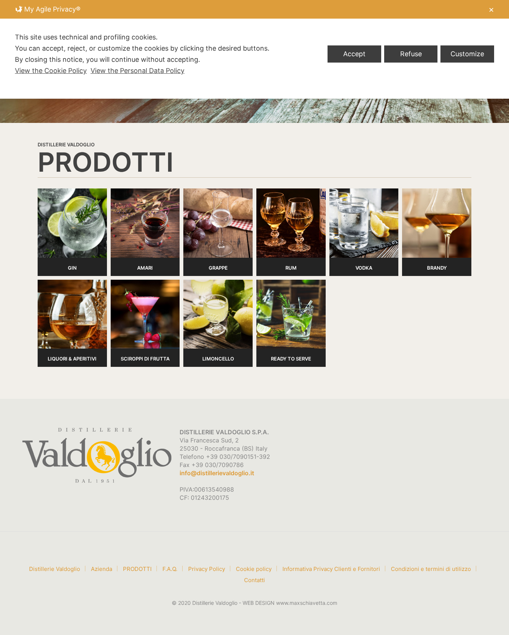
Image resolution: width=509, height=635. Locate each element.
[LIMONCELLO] (218, 314)
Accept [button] (354, 54)
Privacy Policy (206, 568)
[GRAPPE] (218, 223)
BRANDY (437, 268)
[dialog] (254, 49)
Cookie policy (254, 568)
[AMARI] (145, 223)
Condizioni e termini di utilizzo (431, 568)
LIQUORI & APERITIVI (72, 359)
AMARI (145, 268)
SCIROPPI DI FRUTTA (145, 359)
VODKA (363, 268)
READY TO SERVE (291, 359)
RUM (291, 268)
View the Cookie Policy (51, 70)
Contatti (254, 580)
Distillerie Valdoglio (54, 568)
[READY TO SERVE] (291, 314)
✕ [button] (491, 10)
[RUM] (291, 223)
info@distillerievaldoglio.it (217, 473)
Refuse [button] (411, 54)
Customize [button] (467, 54)
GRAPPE (218, 268)
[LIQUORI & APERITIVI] (72, 314)
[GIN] (72, 223)
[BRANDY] (436, 223)
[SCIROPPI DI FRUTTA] (145, 314)
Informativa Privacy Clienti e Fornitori (331, 568)
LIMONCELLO (218, 359)
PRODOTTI (137, 568)
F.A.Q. (169, 568)
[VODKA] (364, 223)
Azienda (101, 568)
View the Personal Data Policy (137, 70)
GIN (72, 268)
